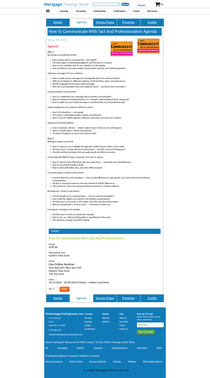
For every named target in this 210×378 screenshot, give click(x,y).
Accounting (62, 348)
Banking (80, 348)
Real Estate (142, 348)
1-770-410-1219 (55, 330)
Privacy (122, 325)
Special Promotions (53, 361)
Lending (88, 325)
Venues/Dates (105, 22)
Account (141, 5)
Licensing (64, 11)
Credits (152, 22)
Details (57, 22)
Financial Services (119, 348)
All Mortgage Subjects (152, 361)
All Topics (88, 318)
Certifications (119, 11)
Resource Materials (97, 361)
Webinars (106, 318)
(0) (162, 4)
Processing (81, 11)
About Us (123, 318)
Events (136, 11)
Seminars (105, 322)
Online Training (75, 361)
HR (46, 348)
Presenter (128, 22)
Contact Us (123, 329)
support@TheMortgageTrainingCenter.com (66, 335)
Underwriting (99, 11)
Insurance (98, 348)
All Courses (152, 11)
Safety (159, 348)
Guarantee (123, 322)
